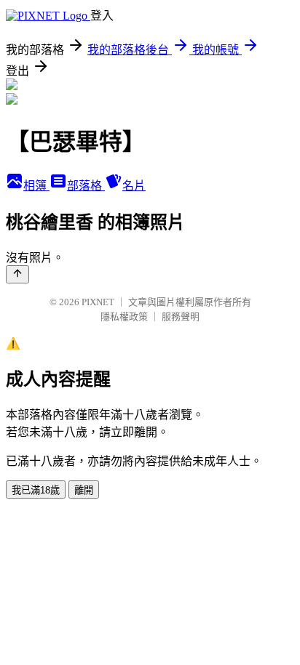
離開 (83, 490)
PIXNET (98, 302)
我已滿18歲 (36, 490)
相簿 (36, 186)
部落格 (86, 186)
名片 (134, 186)
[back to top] (17, 274)
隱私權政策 (124, 316)
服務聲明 (181, 316)
